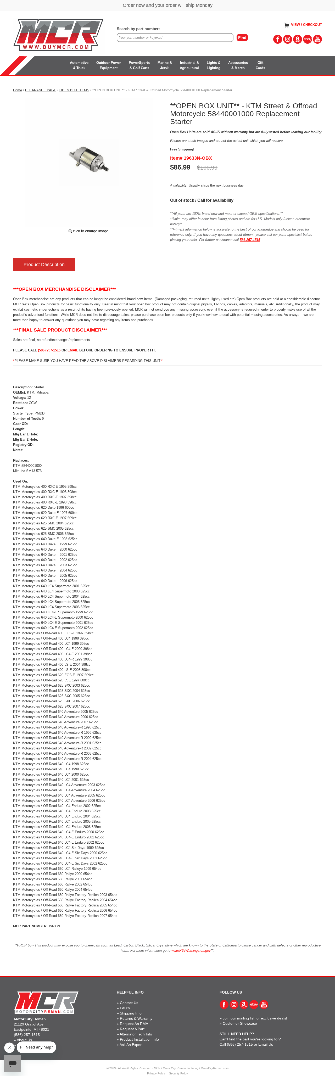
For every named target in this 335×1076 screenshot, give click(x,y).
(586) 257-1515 (27, 1035)
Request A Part (132, 1029)
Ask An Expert (131, 1045)
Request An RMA (134, 1024)
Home (17, 90)
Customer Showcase (240, 1023)
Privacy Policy (156, 1073)
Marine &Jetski (165, 65)
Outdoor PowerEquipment (108, 65)
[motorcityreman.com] (59, 35)
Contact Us (129, 1003)
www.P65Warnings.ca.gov (191, 950)
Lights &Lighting (213, 65)
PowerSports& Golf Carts (139, 65)
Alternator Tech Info (136, 1034)
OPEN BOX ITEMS (74, 90)
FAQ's (125, 1008)
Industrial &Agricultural (189, 65)
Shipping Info (131, 1013)
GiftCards (260, 65)
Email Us (265, 1044)
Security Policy (178, 1073)
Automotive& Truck (79, 65)
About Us (24, 1040)
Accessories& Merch (238, 65)
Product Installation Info (139, 1039)
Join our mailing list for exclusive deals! (255, 1018)
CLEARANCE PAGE (40, 90)
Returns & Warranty (136, 1018)
